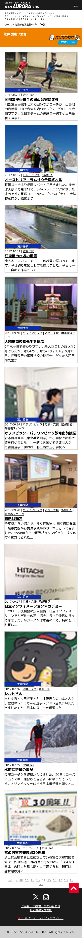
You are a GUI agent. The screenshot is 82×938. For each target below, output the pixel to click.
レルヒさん (13, 693)
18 (66, 880)
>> (41, 884)
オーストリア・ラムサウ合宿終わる (33, 179)
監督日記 (28, 251)
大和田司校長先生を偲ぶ (24, 341)
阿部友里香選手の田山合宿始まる (32, 99)
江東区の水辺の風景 (21, 255)
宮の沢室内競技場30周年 (24, 852)
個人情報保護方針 (41, 910)
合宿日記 (28, 95)
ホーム (8, 24)
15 (49, 880)
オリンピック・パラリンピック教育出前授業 (40, 433)
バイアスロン (30, 848)
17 (60, 880)
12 (32, 880)
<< (10, 880)
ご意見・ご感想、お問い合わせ (40, 906)
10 (21, 880)
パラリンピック (32, 333)
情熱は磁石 (13, 518)
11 (27, 880)
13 (38, 880)
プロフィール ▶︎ (68, 42)
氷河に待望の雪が (18, 769)
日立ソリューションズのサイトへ (40, 918)
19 (71, 880)
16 (55, 880)
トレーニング (31, 175)
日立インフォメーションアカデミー (33, 606)
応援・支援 (52, 333)
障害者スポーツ (14, 428)
